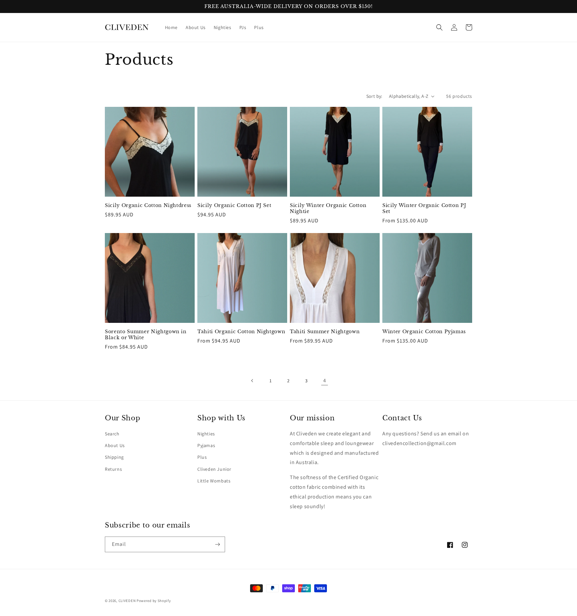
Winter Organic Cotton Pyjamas (424, 332)
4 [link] (324, 380)
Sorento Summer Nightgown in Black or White (146, 335)
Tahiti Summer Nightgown (325, 332)
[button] (439, 27)
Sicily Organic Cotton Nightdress (148, 205)
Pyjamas (206, 445)
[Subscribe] (217, 544)
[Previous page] (252, 380)
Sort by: (374, 96)
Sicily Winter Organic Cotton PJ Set (424, 208)
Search (112, 434)
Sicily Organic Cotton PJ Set (234, 205)
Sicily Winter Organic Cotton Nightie (328, 208)
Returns (113, 469)
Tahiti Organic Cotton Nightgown (241, 332)
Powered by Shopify (154, 600)
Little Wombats (213, 481)
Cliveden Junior (214, 469)
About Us (115, 445)
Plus (202, 457)
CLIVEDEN (127, 600)
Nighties (206, 434)
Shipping (114, 457)
